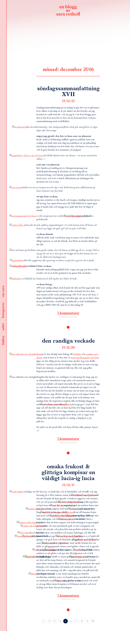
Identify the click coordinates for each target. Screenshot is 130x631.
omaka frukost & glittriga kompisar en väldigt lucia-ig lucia (68, 472)
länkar (3, 340)
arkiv (3, 327)
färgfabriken (66, 599)
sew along (63, 442)
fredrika (77, 354)
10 (93, 621)
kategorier (3, 310)
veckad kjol (72, 442)
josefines (90, 354)
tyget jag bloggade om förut (85, 357)
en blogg (68, 10)
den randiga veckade (68, 341)
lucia (73, 599)
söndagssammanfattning (68, 317)
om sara (3, 292)
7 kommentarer (68, 595)
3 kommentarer (68, 313)
